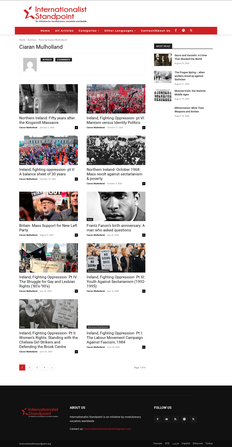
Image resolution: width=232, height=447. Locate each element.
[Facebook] (176, 31)
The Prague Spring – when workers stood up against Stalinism (190, 76)
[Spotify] (183, 31)
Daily (22, 112)
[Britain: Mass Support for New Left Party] (48, 206)
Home (22, 39)
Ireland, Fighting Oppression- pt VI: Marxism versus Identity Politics (116, 120)
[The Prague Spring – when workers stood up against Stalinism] (163, 77)
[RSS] (175, 419)
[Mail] (166, 419)
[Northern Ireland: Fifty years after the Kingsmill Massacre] (48, 99)
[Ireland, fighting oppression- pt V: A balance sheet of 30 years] (48, 150)
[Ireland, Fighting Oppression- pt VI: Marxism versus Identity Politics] (116, 99)
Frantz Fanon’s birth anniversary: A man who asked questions (116, 227)
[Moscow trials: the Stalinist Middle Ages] (163, 95)
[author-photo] (32, 64)
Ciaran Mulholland (28, 127)
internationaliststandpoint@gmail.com (107, 428)
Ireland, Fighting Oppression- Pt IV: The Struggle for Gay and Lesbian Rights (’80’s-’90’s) (48, 281)
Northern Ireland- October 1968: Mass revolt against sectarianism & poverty (114, 174)
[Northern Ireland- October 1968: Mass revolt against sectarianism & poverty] (116, 150)
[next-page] (52, 367)
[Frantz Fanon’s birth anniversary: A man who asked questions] (116, 206)
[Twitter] (191, 31)
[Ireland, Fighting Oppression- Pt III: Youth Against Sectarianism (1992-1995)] (116, 258)
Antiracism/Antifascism (98, 271)
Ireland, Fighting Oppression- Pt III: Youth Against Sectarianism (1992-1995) (116, 281)
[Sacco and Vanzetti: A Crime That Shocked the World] (163, 60)
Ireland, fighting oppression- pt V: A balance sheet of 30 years (47, 171)
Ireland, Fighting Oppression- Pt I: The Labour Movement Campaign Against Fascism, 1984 (115, 337)
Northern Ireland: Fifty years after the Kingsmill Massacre (47, 120)
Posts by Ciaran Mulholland (53, 39)
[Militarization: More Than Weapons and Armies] (163, 112)
